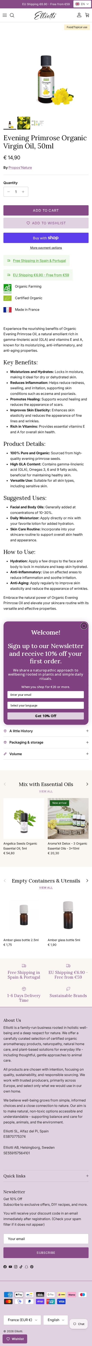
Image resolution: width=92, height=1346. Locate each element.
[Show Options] (80, 705)
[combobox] (44, 705)
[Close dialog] (84, 626)
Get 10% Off (45, 715)
